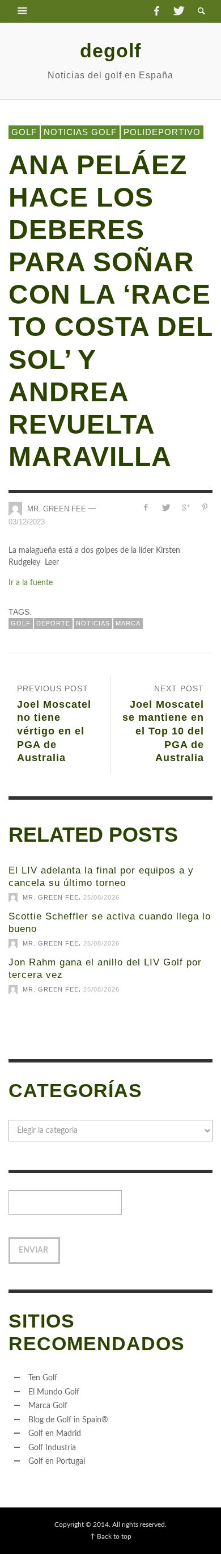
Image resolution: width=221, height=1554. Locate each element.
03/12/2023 (26, 522)
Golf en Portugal (56, 1461)
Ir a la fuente (30, 583)
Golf (24, 132)
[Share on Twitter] (165, 508)
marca (128, 623)
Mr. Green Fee (56, 509)
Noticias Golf (80, 132)
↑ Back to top (110, 1536)
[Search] (22, 11)
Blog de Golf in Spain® (68, 1420)
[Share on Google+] (185, 508)
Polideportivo (162, 132)
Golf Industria (52, 1448)
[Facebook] (156, 11)
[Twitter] (178, 11)
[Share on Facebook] (146, 508)
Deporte (53, 623)
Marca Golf (47, 1406)
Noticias (93, 623)
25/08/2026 (101, 897)
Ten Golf (42, 1378)
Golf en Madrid (54, 1434)
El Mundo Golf (53, 1392)
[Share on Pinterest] (204, 508)
